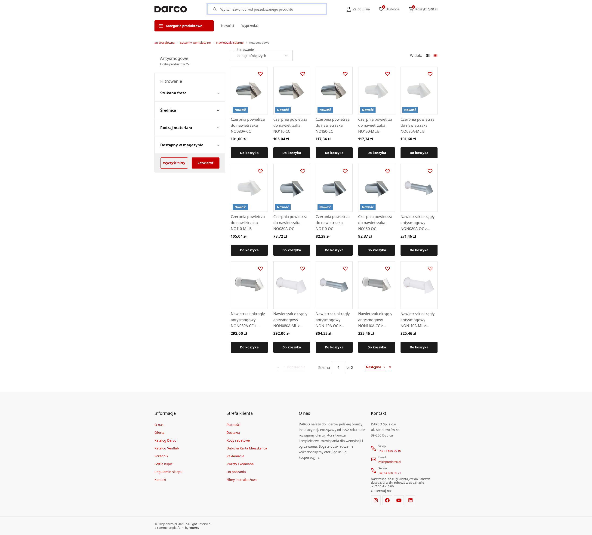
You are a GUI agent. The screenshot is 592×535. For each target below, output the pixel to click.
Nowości (227, 25)
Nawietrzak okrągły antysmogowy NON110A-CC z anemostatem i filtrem (375, 320)
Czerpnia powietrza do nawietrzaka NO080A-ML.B (418, 125)
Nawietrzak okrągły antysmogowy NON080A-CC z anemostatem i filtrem (248, 320)
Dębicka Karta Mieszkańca (247, 448)
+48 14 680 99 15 (389, 451)
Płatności (233, 424)
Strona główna (164, 42)
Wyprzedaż (250, 25)
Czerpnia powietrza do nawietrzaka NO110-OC (333, 222)
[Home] (170, 9)
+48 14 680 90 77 (389, 473)
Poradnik (161, 456)
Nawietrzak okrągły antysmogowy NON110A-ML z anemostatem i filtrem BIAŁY (418, 320)
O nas (158, 424)
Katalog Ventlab (166, 448)
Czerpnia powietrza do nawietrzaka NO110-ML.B (248, 222)
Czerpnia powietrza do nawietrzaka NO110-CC (290, 125)
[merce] (194, 528)
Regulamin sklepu (168, 472)
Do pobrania (236, 472)
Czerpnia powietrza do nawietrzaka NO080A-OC (290, 222)
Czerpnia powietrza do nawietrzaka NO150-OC (375, 222)
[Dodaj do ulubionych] (260, 74)
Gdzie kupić (163, 464)
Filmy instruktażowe (242, 479)
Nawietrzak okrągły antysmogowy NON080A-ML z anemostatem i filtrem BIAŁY (290, 320)
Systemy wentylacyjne (195, 42)
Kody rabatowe (238, 440)
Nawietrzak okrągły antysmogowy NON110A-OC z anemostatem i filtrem (333, 320)
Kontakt (160, 479)
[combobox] (262, 55)
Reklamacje (235, 456)
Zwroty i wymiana (240, 464)
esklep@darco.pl (389, 462)
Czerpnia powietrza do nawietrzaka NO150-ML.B (375, 125)
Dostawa (233, 432)
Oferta (159, 432)
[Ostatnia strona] (390, 367)
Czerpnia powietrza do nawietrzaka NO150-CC (333, 125)
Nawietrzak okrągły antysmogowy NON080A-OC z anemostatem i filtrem (418, 223)
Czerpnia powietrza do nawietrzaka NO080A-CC (248, 125)
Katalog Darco (165, 440)
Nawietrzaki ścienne (230, 42)
